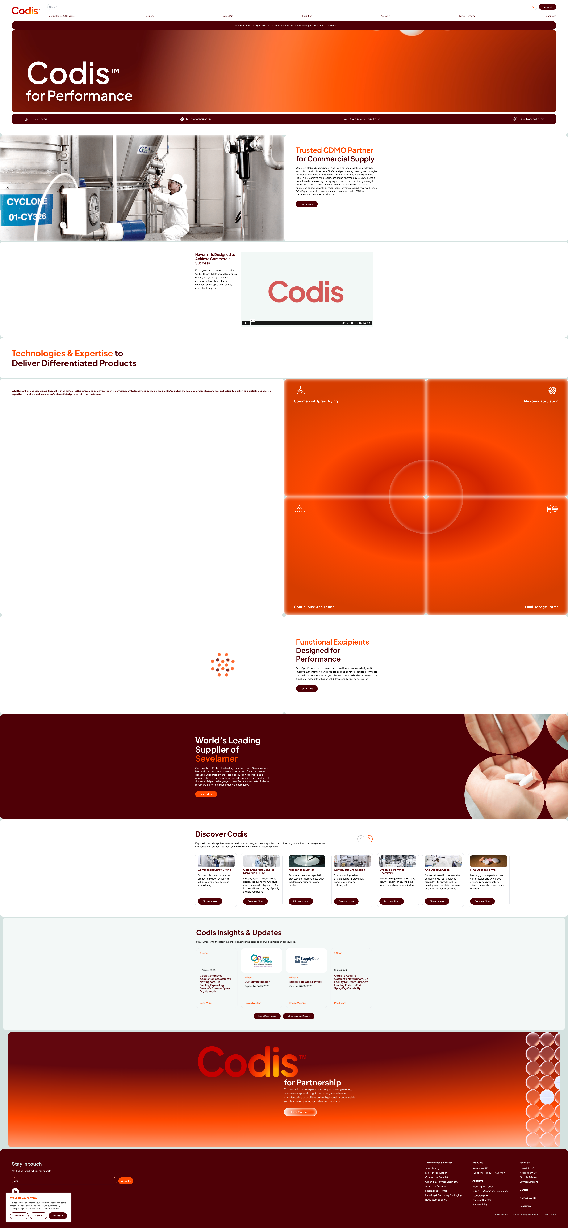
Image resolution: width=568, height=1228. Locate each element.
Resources (525, 1205)
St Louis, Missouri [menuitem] (529, 1177)
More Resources (267, 1016)
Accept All (58, 1215)
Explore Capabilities (309, 421)
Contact (547, 6)
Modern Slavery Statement (525, 1214)
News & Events (528, 1197)
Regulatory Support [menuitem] (436, 1199)
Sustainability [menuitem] (479, 1204)
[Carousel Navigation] (365, 838)
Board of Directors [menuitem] (482, 1199)
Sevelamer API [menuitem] (480, 1168)
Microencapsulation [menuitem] (436, 1172)
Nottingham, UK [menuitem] (528, 1172)
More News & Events (299, 1016)
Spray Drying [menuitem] (432, 1168)
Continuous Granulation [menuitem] (438, 1177)
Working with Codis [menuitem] (483, 1186)
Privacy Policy (501, 1214)
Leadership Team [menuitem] (481, 1195)
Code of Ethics (549, 1214)
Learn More (307, 204)
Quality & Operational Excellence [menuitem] (490, 1190)
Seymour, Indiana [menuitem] (529, 1181)
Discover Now (210, 901)
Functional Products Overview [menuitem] (488, 1172)
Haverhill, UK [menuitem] (527, 1168)
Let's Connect (300, 1112)
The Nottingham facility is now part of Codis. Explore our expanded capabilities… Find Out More (284, 25)
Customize (19, 1215)
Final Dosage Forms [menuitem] (436, 1190)
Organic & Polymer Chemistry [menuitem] (441, 1181)
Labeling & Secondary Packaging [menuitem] (443, 1195)
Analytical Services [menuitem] (435, 1186)
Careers (524, 1189)
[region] (38, 1207)
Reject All (38, 1215)
